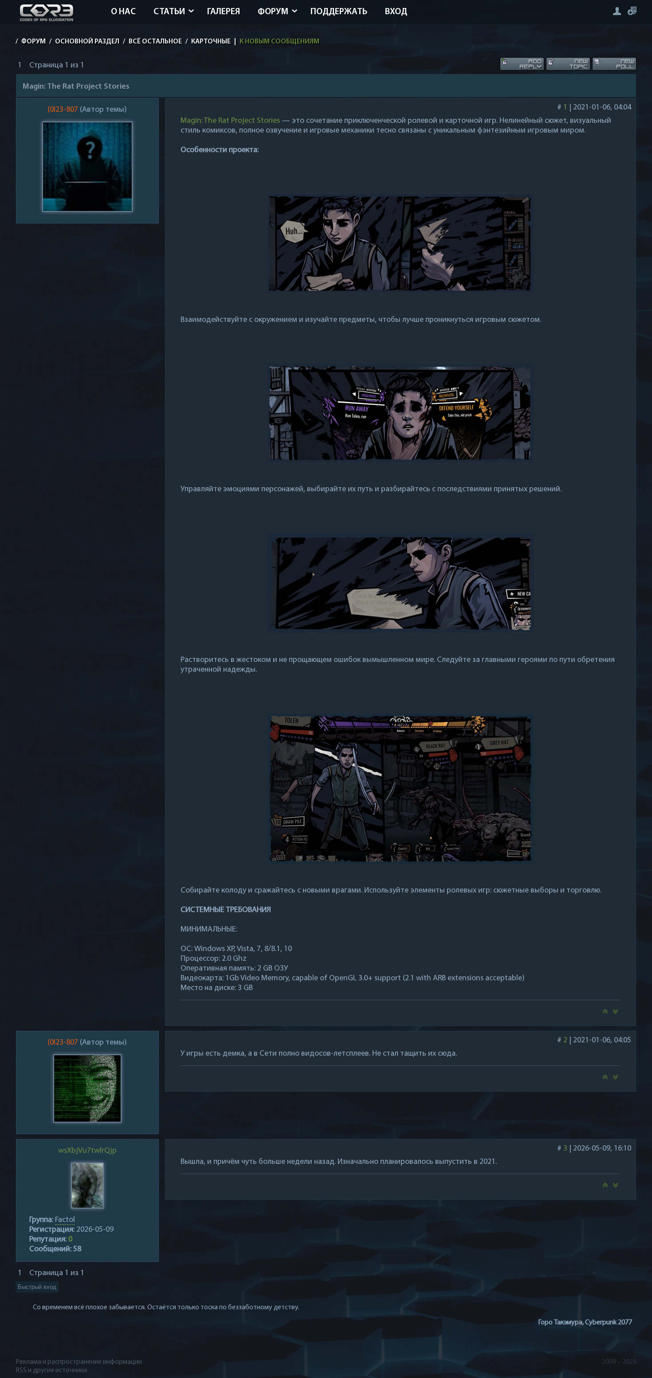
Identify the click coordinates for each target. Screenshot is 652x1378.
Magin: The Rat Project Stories (230, 121)
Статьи (169, 12)
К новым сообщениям (279, 41)
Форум (273, 12)
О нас (123, 12)
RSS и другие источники (51, 1370)
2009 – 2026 (619, 1362)
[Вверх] (605, 1014)
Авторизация (617, 11)
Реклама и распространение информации (79, 1362)
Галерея (223, 12)
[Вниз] (615, 1014)
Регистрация (632, 11)
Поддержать (338, 12)
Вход (396, 12)
